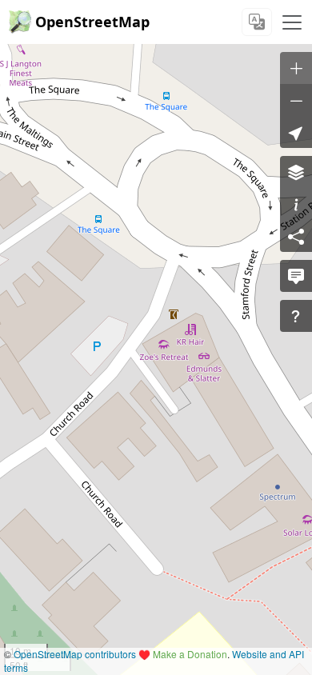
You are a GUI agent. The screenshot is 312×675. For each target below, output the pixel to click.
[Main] (292, 22)
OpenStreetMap (92, 21)
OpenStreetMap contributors (75, 654)
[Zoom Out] (296, 100)
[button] (296, 132)
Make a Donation (190, 654)
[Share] (296, 236)
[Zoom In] (296, 68)
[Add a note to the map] (296, 276)
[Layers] (296, 172)
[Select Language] (257, 22)
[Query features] (296, 316)
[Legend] (296, 204)
